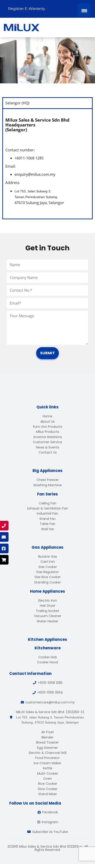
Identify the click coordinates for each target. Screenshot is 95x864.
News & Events (47, 447)
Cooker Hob (47, 657)
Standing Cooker (47, 582)
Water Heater (47, 621)
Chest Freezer (47, 479)
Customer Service (47, 442)
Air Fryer (47, 732)
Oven (47, 778)
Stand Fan (47, 518)
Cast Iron (47, 561)
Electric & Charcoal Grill (47, 752)
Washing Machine (47, 485)
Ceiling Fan (47, 503)
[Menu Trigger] (83, 9)
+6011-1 (21, 158)
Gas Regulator (47, 572)
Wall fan (47, 529)
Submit (47, 353)
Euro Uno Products (47, 426)
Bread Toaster (47, 742)
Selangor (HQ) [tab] (17, 102)
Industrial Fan (47, 513)
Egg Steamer (47, 747)
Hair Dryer (47, 605)
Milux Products (47, 431)
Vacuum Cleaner (47, 616)
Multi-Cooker (47, 773)
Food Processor (47, 758)
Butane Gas (47, 556)
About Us (47, 421)
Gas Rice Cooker (47, 577)
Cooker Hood (47, 662)
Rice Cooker (47, 783)
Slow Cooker (47, 789)
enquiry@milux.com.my (35, 174)
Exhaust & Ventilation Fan (47, 508)
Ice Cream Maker (47, 763)
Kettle (47, 768)
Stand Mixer (47, 794)
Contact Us (48, 452)
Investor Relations (47, 437)
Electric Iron (47, 600)
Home (47, 416)
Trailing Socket (47, 611)
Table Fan (47, 523)
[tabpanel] (47, 163)
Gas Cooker (47, 567)
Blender (47, 737)
